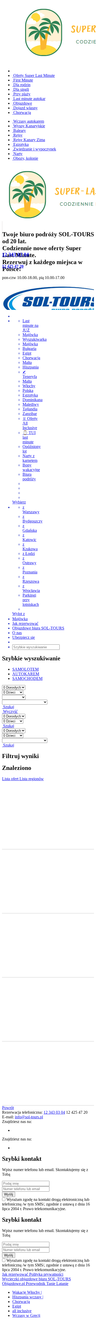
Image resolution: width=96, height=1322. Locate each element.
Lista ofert (10, 779)
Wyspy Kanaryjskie (28, 126)
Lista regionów (31, 779)
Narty (17, 153)
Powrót (8, 1107)
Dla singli (20, 89)
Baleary (19, 130)
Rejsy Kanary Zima (28, 140)
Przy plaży (21, 94)
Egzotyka (20, 144)
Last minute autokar (28, 98)
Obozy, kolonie (25, 158)
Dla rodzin (21, 85)
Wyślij (8, 1194)
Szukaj (8, 707)
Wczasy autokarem (28, 121)
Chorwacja (21, 112)
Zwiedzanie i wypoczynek (34, 149)
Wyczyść (10, 711)
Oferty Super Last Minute (33, 75)
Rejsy (17, 135)
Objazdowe (22, 103)
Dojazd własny (25, 108)
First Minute (22, 80)
